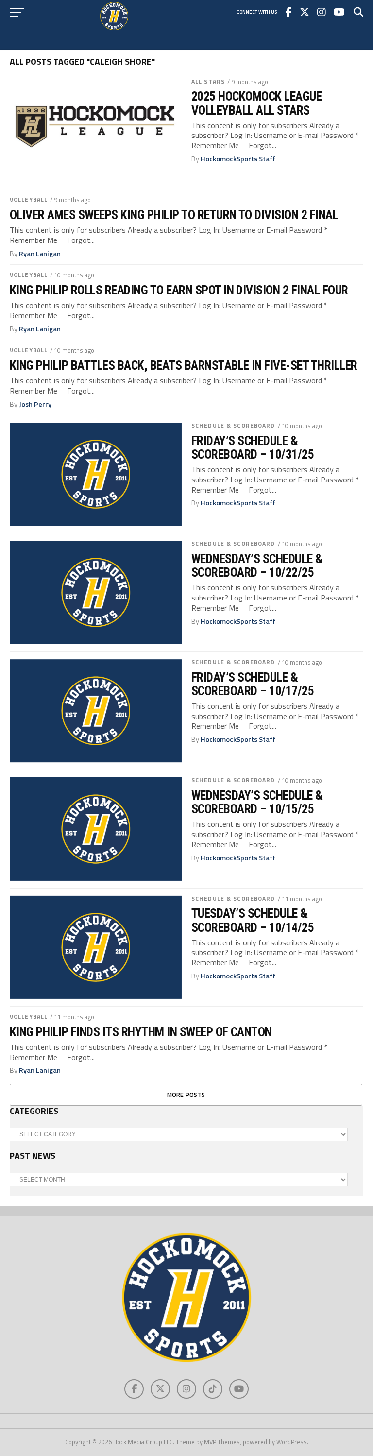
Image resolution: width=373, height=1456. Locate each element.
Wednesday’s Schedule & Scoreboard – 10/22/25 (257, 565)
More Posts (186, 1094)
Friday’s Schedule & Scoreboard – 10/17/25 (252, 684)
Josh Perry (35, 404)
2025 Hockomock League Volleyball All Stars (256, 103)
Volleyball (29, 199)
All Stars (208, 81)
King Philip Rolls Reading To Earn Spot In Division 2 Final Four (179, 290)
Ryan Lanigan (40, 253)
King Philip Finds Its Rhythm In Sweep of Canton (141, 1032)
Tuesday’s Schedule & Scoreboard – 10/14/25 (252, 920)
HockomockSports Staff (238, 159)
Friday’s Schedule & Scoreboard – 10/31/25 (252, 447)
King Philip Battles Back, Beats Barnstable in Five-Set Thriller (183, 365)
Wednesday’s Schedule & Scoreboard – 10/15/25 (257, 802)
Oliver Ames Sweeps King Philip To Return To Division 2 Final (174, 215)
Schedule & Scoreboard (233, 425)
